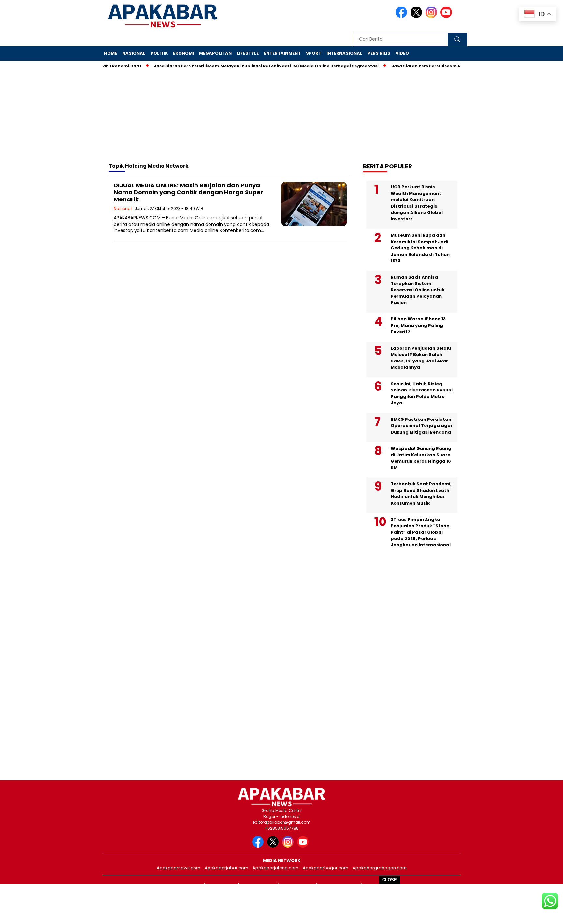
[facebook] (402, 16)
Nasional (133, 53)
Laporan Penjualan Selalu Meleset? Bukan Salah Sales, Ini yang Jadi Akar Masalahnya (421, 358)
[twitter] (417, 16)
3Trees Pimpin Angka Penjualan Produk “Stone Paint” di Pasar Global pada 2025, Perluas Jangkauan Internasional (421, 532)
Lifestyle (248, 53)
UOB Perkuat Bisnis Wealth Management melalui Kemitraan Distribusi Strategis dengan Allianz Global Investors (417, 203)
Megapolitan (215, 53)
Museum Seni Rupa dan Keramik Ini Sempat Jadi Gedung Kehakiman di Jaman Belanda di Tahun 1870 (420, 248)
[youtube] (447, 16)
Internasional (344, 53)
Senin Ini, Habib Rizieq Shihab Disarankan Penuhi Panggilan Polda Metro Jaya (422, 393)
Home (110, 53)
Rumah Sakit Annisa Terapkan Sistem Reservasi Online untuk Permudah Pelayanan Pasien (417, 290)
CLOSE (389, 879)
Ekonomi (183, 53)
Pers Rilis (379, 53)
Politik (159, 53)
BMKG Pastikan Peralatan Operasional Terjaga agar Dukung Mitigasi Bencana (422, 425)
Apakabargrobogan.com (380, 868)
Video (402, 53)
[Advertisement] (281, 898)
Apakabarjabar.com (226, 868)
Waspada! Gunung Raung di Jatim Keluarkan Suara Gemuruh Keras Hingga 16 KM (421, 458)
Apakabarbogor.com (325, 868)
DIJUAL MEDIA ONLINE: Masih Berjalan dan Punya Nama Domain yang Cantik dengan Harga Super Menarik (188, 192)
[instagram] (432, 16)
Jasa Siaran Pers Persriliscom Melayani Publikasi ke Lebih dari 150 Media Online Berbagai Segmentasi (254, 66)
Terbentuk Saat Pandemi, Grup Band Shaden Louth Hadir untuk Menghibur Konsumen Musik (421, 493)
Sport (313, 53)
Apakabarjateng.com (275, 868)
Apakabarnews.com (178, 868)
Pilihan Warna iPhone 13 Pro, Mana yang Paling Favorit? (418, 325)
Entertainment (282, 53)
